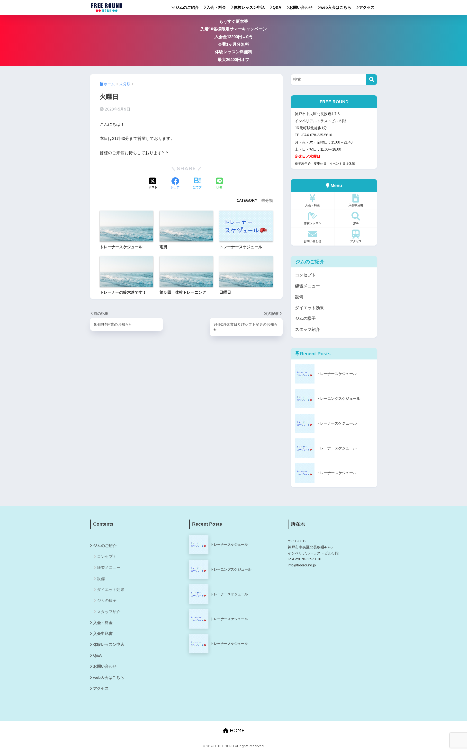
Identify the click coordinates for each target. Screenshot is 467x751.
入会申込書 (356, 205)
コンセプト (305, 275)
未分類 (267, 200)
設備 (299, 297)
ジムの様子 (305, 318)
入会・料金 (216, 7)
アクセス (367, 7)
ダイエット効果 (309, 308)
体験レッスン (312, 223)
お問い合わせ (301, 7)
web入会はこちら (335, 7)
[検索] (371, 79)
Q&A (277, 7)
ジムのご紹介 (187, 7)
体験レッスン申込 (249, 7)
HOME (236, 730)
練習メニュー (307, 286)
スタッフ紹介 (307, 329)
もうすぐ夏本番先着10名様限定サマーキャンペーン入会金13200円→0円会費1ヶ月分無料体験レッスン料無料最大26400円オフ (233, 40)
